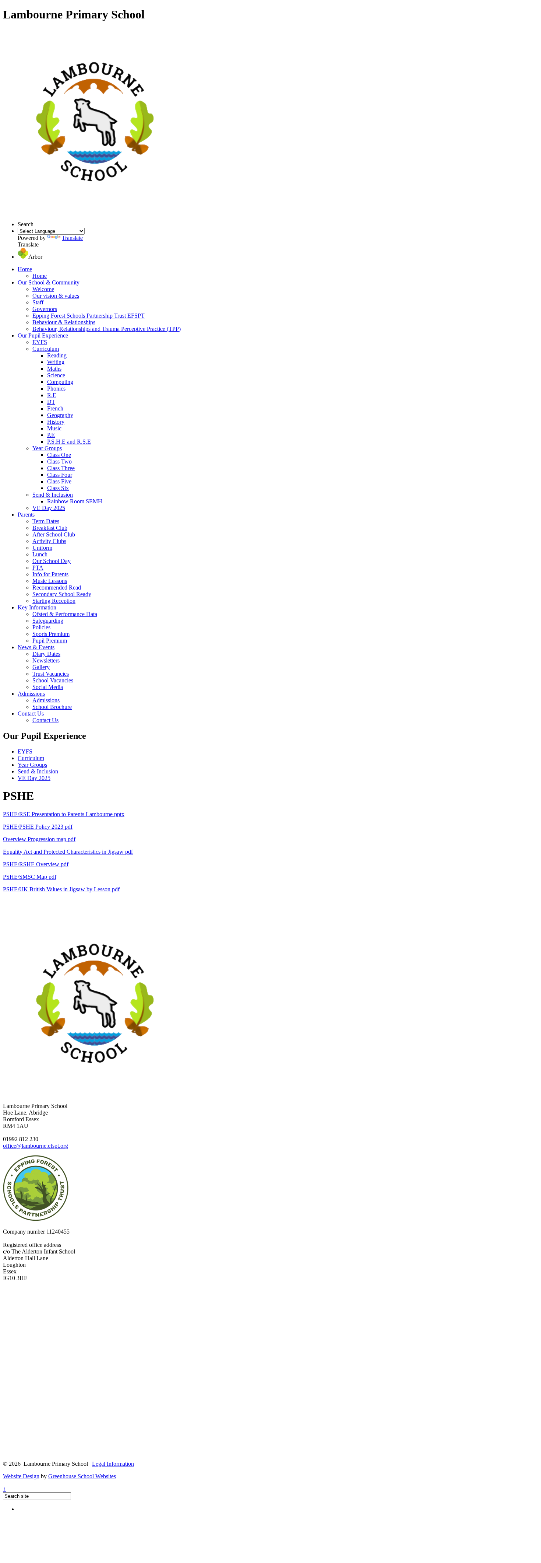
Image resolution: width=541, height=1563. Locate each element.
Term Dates (45, 521)
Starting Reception (53, 601)
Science (56, 375)
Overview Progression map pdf (39, 839)
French (55, 408)
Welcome (43, 289)
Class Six (58, 488)
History (55, 422)
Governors (44, 309)
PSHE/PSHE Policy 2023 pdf (38, 827)
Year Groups (47, 448)
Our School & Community (48, 282)
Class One (59, 455)
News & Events (36, 647)
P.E (51, 435)
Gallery (41, 667)
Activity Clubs (49, 541)
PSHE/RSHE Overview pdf (35, 864)
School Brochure (52, 707)
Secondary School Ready (61, 594)
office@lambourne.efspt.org (35, 1146)
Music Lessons (49, 581)
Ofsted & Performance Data (64, 614)
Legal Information (113, 1464)
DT (51, 402)
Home (25, 269)
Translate (72, 238)
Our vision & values (55, 296)
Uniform (42, 548)
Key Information (37, 607)
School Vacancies (52, 680)
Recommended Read (56, 587)
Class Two (59, 461)
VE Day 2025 (48, 508)
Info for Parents (50, 574)
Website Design (21, 1476)
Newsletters (46, 660)
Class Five (59, 481)
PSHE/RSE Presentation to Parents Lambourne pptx (63, 814)
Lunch (39, 554)
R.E (51, 395)
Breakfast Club (49, 528)
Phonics (56, 388)
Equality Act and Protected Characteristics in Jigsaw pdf (68, 852)
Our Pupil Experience (43, 335)
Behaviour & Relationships (63, 322)
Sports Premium (51, 634)
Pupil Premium (49, 640)
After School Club (53, 534)
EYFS (39, 342)
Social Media (47, 687)
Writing (55, 362)
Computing (60, 382)
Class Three (61, 468)
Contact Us (31, 713)
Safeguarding (47, 621)
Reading (57, 355)
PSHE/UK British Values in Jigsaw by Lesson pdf (61, 889)
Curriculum (45, 349)
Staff (37, 302)
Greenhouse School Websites (82, 1476)
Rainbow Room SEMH (74, 501)
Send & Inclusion (52, 495)
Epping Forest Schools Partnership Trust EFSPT (88, 315)
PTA (37, 567)
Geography (60, 415)
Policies (41, 627)
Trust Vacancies (50, 674)
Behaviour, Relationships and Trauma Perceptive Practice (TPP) (106, 329)
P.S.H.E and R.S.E (69, 441)
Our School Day (51, 561)
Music (54, 428)
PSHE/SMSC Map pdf (29, 877)
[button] (23, 256)
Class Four (59, 475)
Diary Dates (46, 654)
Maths (54, 369)
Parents (26, 514)
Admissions (31, 693)
